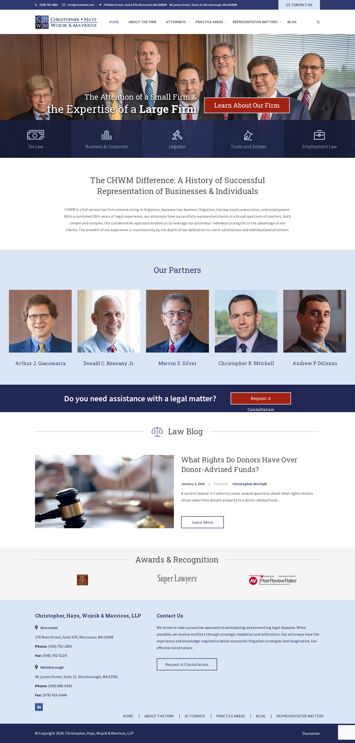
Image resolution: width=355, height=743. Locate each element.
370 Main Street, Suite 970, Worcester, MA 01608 (134, 5)
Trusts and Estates (248, 146)
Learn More (202, 522)
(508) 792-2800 (48, 5)
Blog (292, 21)
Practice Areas (209, 21)
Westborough (52, 667)
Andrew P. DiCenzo (314, 363)
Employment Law (319, 146)
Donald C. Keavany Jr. (109, 363)
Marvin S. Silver (177, 363)
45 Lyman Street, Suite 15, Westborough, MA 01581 (201, 5)
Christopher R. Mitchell (246, 363)
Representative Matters (255, 21)
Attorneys (176, 21)
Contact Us (302, 4)
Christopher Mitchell (249, 483)
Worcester (49, 627)
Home (114, 21)
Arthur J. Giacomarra (40, 363)
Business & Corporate (106, 146)
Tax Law (35, 146)
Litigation (177, 146)
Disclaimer (311, 733)
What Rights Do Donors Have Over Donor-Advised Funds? (239, 464)
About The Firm (142, 21)
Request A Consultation (261, 400)
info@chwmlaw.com (81, 5)
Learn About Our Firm (247, 105)
